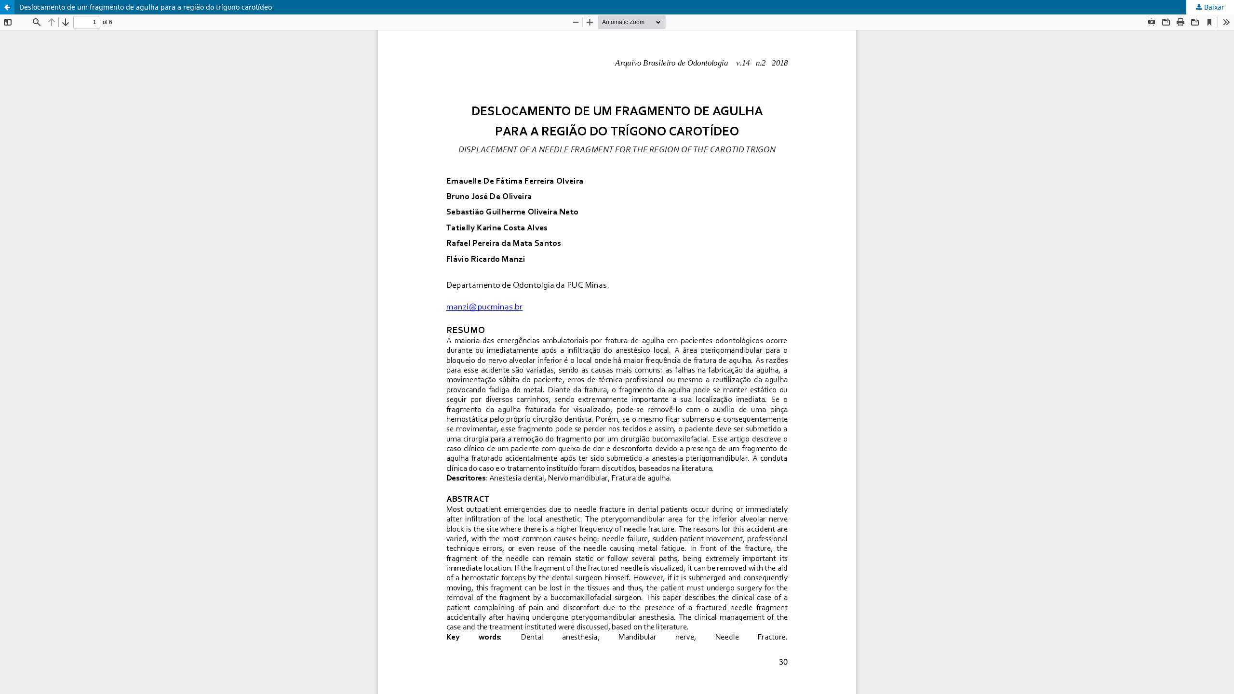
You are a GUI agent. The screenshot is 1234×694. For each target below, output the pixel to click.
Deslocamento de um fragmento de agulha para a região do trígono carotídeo (145, 7)
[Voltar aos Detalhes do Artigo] (7, 7)
